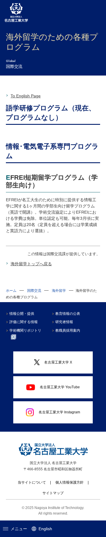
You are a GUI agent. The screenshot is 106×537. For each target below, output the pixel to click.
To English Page (26, 96)
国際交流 (34, 291)
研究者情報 (64, 322)
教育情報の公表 (67, 314)
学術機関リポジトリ (25, 330)
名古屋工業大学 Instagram (59, 412)
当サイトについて (32, 482)
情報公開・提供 (21, 314)
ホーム (11, 291)
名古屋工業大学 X (58, 362)
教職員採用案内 (67, 330)
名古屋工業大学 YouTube (60, 387)
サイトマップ (53, 493)
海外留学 (59, 291)
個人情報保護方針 (69, 482)
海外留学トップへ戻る (31, 263)
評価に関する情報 (23, 322)
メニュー (19, 528)
